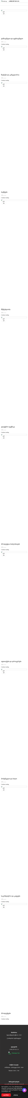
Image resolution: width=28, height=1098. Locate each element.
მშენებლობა (5, 309)
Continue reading (5, 44)
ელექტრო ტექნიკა (8, 427)
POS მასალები (5, 36)
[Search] (26, 4)
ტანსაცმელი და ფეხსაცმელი (12, 38)
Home (2, 8)
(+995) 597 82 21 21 (14, 1049)
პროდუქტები (6, 1013)
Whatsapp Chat (16, 1053)
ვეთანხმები (6, 1095)
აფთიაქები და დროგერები (11, 661)
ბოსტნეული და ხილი (9, 779)
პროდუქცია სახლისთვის (10, 544)
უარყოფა (16, 1095)
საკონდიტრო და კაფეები (10, 896)
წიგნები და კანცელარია (10, 75)
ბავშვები (4, 192)
